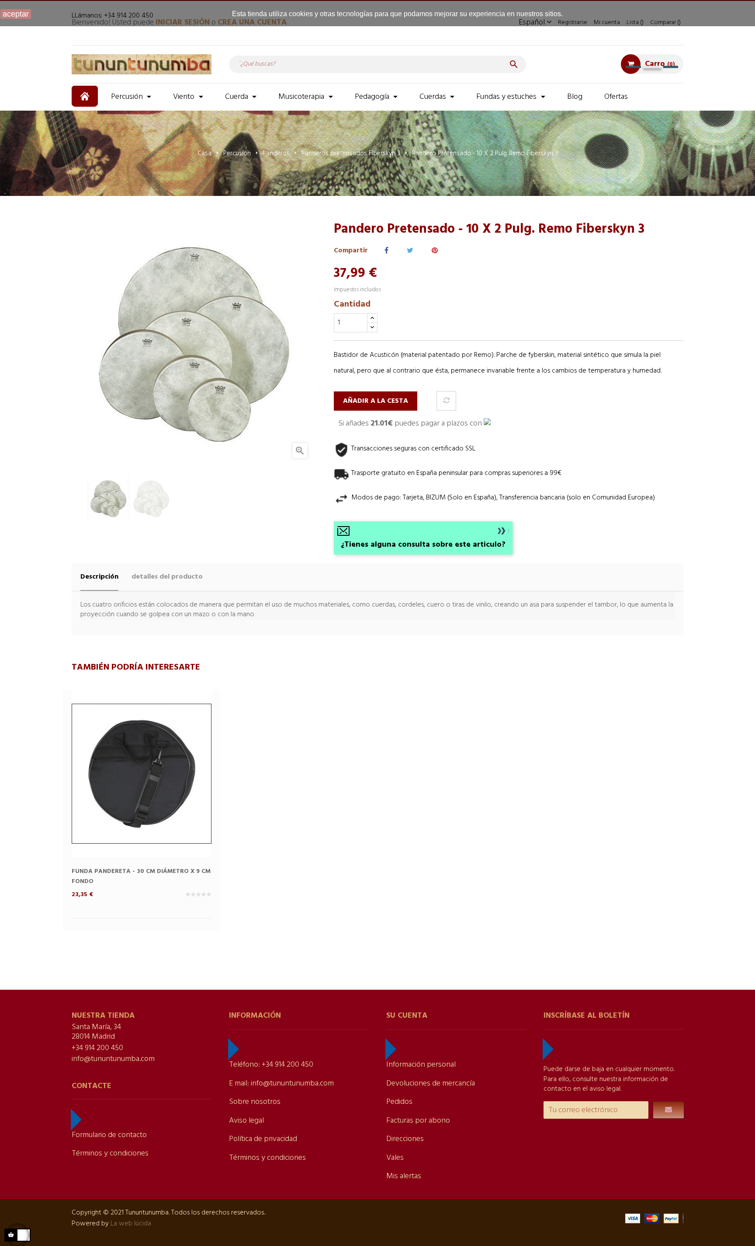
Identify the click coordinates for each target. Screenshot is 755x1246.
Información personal (421, 1064)
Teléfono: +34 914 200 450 (271, 1064)
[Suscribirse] (668, 1110)
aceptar (16, 14)
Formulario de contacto (109, 1135)
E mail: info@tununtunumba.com (281, 1083)
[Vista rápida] (124, 788)
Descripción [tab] (99, 577)
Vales (395, 1158)
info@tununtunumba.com (113, 1059)
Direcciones (405, 1139)
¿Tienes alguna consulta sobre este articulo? (423, 544)
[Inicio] (86, 96)
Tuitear (410, 250)
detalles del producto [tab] (167, 577)
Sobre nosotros (255, 1102)
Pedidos (399, 1102)
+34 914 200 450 (97, 1048)
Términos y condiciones (110, 1153)
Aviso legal (246, 1120)
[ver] (159, 788)
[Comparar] (446, 401)
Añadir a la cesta (375, 401)
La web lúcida (131, 1223)
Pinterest (435, 250)
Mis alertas (403, 1176)
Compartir (386, 250)
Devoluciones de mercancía (430, 1083)
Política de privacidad (263, 1139)
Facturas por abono (418, 1120)
